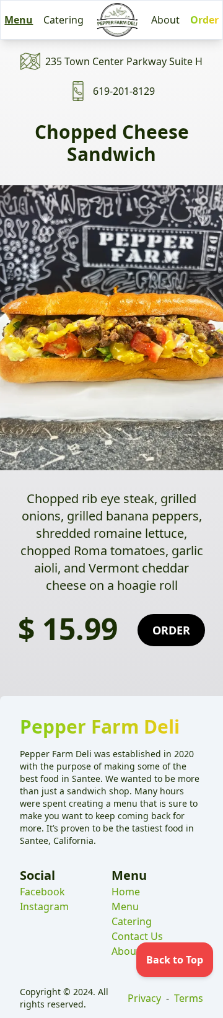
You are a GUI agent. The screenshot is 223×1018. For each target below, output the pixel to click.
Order (204, 20)
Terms (188, 998)
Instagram (44, 906)
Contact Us (137, 936)
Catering (63, 20)
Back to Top (174, 960)
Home (126, 891)
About (165, 20)
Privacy (144, 998)
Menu (18, 20)
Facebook (42, 891)
